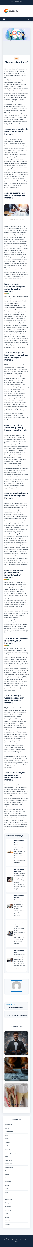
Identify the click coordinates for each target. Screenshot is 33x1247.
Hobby (7, 1146)
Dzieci (6, 1135)
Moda (6, 1156)
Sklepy (7, 1185)
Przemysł (7, 1178)
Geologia (7, 1142)
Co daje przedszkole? (16, 1104)
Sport (6, 1188)
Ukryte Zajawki (9, 1210)
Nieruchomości (9, 1163)
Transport (8, 1203)
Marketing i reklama (10, 1153)
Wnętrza (7, 1220)
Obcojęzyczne (9, 1167)
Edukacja (7, 1138)
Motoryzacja (8, 1160)
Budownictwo (9, 1131)
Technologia (8, 1199)
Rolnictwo (8, 1181)
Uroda (6, 1213)
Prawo (7, 1174)
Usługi (7, 1217)
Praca (6, 1170)
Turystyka (8, 1206)
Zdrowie (7, 1224)
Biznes (16, 58)
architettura (8, 1124)
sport (6, 1195)
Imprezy (7, 1149)
